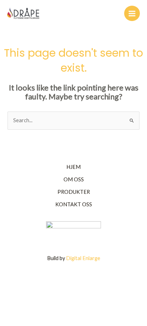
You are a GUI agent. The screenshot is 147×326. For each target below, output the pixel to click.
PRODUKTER (73, 192)
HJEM (73, 167)
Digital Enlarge (83, 258)
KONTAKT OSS (73, 204)
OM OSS (74, 179)
